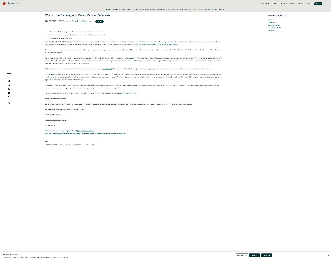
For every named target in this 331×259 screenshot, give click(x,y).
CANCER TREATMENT (51, 144)
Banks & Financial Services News (155, 9)
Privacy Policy (64, 257)
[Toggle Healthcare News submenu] (180, 9)
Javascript (271, 30)
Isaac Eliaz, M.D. (107, 69)
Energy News (138, 9)
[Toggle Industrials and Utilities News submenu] (201, 9)
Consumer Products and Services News (118, 9)
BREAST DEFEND (77, 144)
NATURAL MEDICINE (65, 144)
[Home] (10, 3)
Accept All (267, 255)
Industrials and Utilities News (191, 9)
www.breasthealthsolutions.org (127, 93)
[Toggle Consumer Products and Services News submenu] (132, 9)
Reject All (254, 255)
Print (269, 20)
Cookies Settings (242, 255)
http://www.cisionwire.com (85, 131)
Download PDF (272, 22)
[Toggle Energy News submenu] (143, 9)
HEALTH (86, 144)
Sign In (309, 3)
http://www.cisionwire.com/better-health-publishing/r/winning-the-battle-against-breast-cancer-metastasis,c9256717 (85, 133)
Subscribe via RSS (274, 25)
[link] (265, 3)
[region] (165, 255)
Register (318, 3)
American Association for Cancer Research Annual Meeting (160, 44)
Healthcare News (173, 9)
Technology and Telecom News (212, 9)
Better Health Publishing (81, 21)
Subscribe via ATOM (274, 28)
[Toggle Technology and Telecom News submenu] (224, 9)
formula (128, 58)
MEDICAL (93, 144)
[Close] (328, 255)
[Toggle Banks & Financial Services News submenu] (166, 9)
